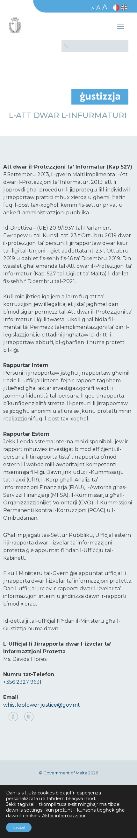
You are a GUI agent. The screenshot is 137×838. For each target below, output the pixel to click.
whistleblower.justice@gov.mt (41, 705)
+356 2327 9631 (22, 682)
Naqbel (18, 827)
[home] (99, 96)
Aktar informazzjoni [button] (63, 816)
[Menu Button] (120, 27)
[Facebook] (15, 717)
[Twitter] (29, 717)
